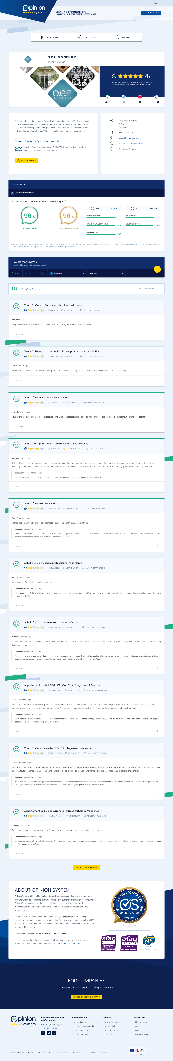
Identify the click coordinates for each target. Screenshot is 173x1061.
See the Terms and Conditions (67, 943)
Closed (132, 149)
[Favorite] (157, 269)
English (156, 3)
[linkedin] (54, 1033)
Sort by (146, 288)
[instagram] (49, 1033)
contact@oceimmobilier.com (130, 138)
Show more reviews (85, 867)
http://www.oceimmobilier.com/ (131, 144)
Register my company (151, 13)
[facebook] (43, 1033)
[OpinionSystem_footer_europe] (137, 1048)
